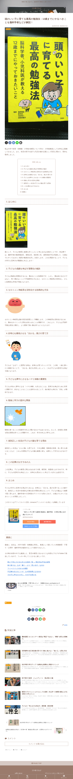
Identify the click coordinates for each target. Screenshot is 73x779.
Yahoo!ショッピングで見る (30, 526)
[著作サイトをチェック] (29, 619)
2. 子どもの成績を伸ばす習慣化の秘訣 (34, 169)
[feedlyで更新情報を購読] (40, 619)
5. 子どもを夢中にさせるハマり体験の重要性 (36, 177)
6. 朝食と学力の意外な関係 (30, 180)
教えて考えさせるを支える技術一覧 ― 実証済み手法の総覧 (28, 562)
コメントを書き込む (36, 744)
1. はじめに (25, 166)
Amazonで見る (30, 521)
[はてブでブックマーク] (13, 142)
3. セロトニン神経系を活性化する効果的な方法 (37, 172)
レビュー (9, 602)
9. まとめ (25, 189)
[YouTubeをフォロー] (36, 619)
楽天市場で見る (47, 521)
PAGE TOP (37, 763)
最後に (24, 192)
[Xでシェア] (6, 142)
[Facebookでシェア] (9, 142)
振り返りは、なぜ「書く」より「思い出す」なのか (25, 565)
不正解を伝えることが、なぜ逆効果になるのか (24, 571)
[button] (20, 142)
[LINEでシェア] (17, 142)
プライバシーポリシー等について (54, 773)
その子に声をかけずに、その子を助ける (21, 575)
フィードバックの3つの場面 (17, 568)
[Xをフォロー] (32, 619)
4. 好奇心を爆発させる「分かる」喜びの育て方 (37, 174)
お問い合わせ (18, 773)
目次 (34, 162)
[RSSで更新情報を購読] (44, 619)
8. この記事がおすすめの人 (30, 186)
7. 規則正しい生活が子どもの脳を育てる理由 (36, 183)
